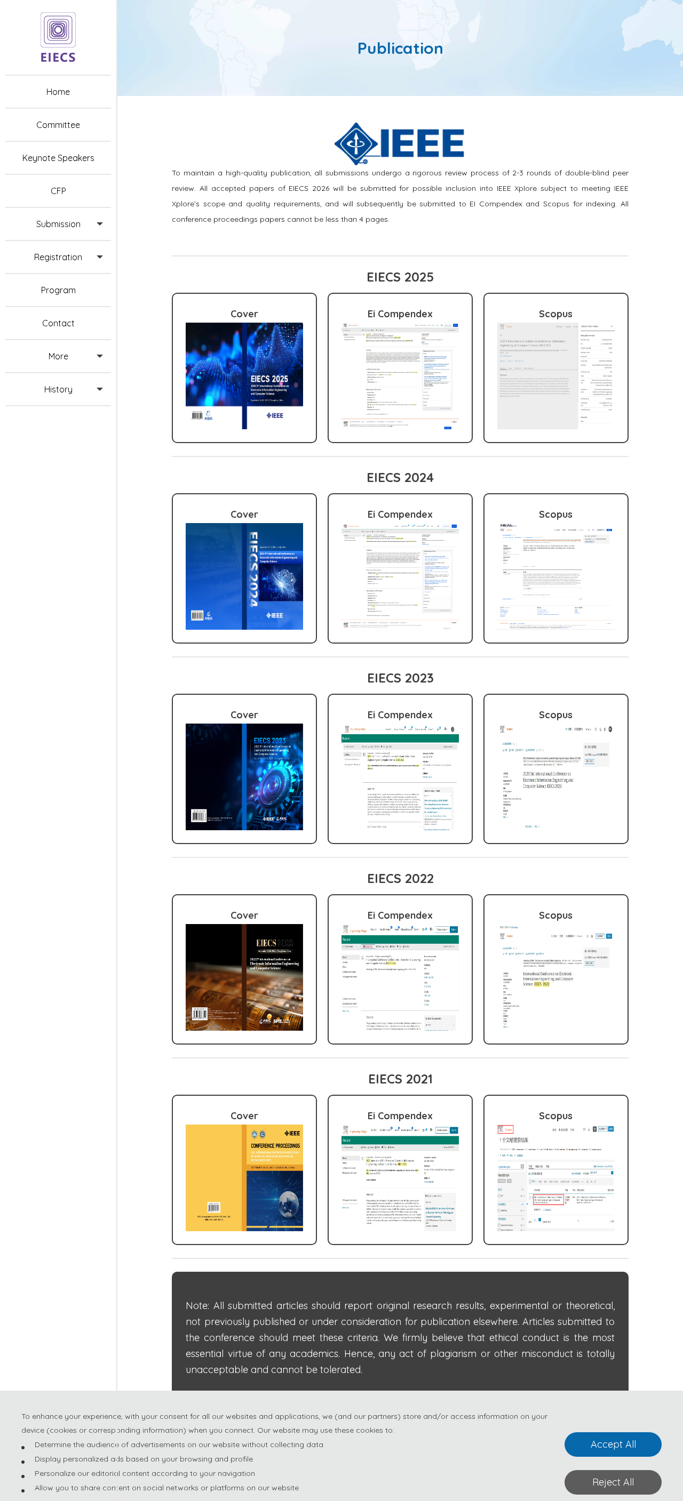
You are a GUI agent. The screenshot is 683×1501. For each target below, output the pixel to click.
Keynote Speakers (58, 157)
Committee (58, 124)
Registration (58, 257)
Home (58, 91)
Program (58, 290)
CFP (58, 191)
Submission (58, 224)
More (58, 356)
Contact (58, 323)
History (58, 389)
